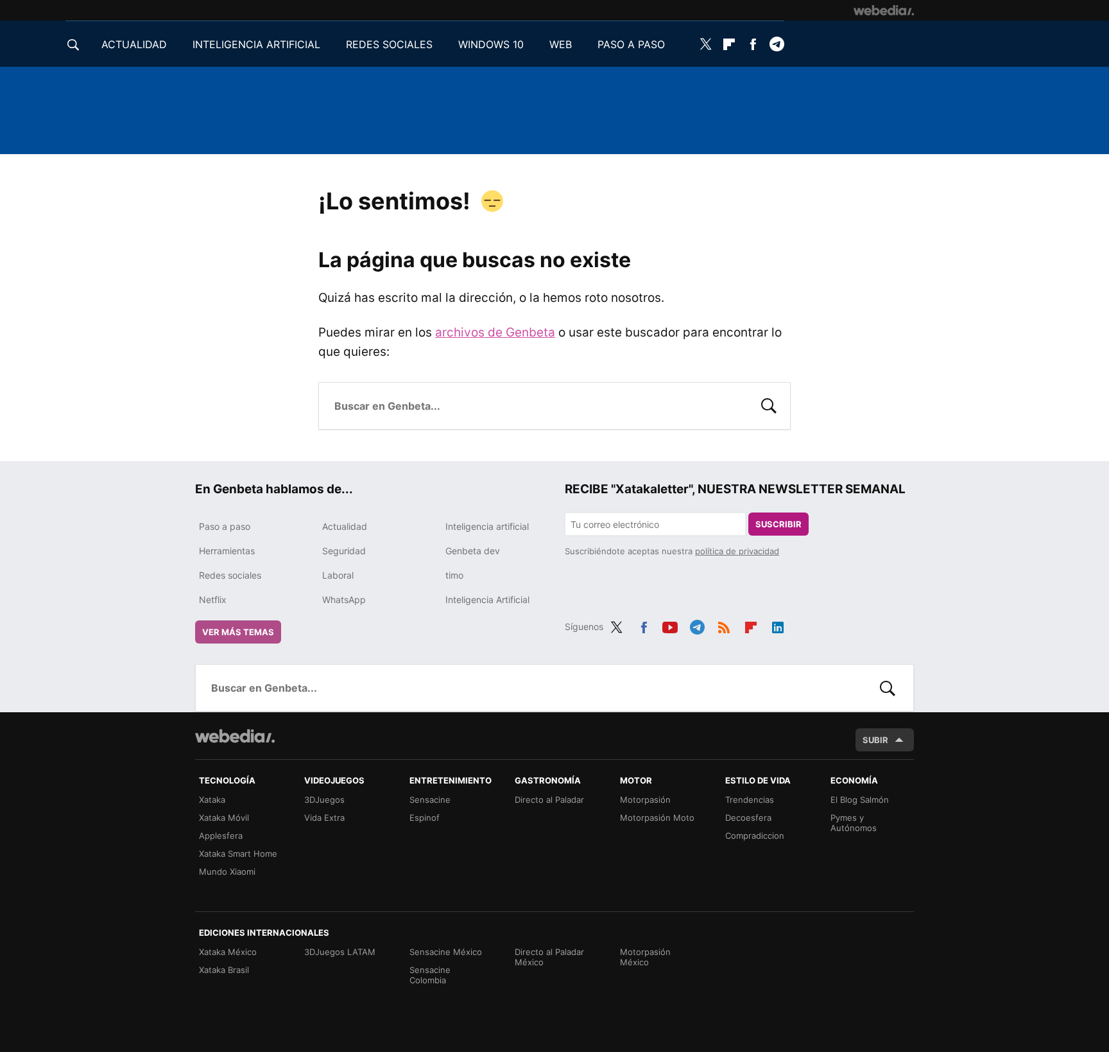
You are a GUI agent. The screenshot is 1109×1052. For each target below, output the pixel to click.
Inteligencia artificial (487, 526)
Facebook (753, 44)
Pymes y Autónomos (853, 822)
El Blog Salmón (859, 799)
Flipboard (729, 44)
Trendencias (749, 799)
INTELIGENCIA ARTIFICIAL (256, 44)
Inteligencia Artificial (487, 599)
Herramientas (227, 550)
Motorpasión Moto (657, 817)
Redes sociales (230, 575)
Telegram (776, 44)
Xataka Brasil (224, 970)
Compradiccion (754, 835)
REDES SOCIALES (389, 44)
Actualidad (344, 526)
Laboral (338, 575)
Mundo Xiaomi (227, 871)
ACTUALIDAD (134, 44)
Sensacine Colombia (430, 975)
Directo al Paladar (549, 799)
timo (454, 575)
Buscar (768, 404)
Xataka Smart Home (238, 853)
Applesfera (221, 835)
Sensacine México (445, 952)
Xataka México (228, 952)
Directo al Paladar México (549, 957)
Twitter (705, 44)
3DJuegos (324, 799)
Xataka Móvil (224, 817)
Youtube (670, 625)
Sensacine (430, 799)
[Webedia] (884, 10)
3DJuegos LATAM (339, 952)
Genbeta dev (472, 550)
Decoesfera (748, 817)
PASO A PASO (631, 44)
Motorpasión (645, 799)
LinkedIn (778, 625)
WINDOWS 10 (491, 44)
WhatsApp (344, 599)
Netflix (213, 599)
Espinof (424, 817)
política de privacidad (737, 551)
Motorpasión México (645, 957)
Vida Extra (324, 817)
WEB (560, 44)
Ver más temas (238, 632)
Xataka (212, 799)
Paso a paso (224, 526)
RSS (724, 625)
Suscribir (778, 524)
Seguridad (344, 550)
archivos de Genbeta (495, 332)
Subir (875, 740)
